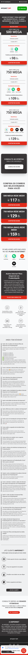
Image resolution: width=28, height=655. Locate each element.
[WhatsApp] (10, 645)
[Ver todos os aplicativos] (21, 129)
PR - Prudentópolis (14, 612)
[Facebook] (14, 645)
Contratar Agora (14, 103)
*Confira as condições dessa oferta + (14, 95)
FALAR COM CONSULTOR (14, 297)
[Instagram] (17, 645)
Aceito (8, 651)
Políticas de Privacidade (13, 648)
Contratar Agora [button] (14, 205)
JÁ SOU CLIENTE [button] (14, 590)
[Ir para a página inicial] (6, 8)
